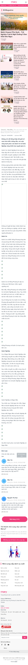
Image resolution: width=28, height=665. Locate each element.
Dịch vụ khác (4, 568)
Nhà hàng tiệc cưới (19, 585)
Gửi (25, 637)
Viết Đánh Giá (22, 455)
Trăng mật (3, 576)
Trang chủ (3, 5)
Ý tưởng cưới (4, 612)
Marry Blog (10, 129)
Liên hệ (10, 620)
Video (23, 612)
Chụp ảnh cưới (4, 585)
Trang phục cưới (19, 582)
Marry (5, 648)
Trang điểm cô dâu (19, 576)
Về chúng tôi (4, 620)
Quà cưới (17, 573)
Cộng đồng (3, 614)
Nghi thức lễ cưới (5, 571)
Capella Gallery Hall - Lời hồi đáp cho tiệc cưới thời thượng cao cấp (20, 98)
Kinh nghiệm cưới (17, 612)
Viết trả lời (5, 474)
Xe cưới (16, 579)
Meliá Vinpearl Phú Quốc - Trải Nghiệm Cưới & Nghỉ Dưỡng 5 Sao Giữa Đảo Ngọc (14, 34)
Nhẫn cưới (17, 571)
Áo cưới (10, 612)
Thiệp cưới (3, 582)
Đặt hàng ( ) (15, 519)
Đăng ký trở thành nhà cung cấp (15, 540)
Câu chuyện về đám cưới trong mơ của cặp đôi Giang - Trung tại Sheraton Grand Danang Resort (20, 87)
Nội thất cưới (4, 573)
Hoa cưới (17, 568)
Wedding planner (5, 579)
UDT (16, 661)
